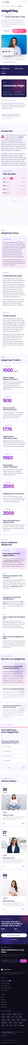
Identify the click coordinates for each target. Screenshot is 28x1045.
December (7, 6)
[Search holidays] (23, 2)
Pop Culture (24, 1019)
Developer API (14, 939)
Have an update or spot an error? (9, 62)
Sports (3, 1025)
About (2, 997)
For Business (3, 1002)
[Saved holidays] (26, 2)
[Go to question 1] (9, 767)
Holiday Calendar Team (21, 59)
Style (7, 1025)
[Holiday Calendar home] (7, 2)
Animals (3, 1014)
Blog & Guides (4, 1006)
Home (2, 6)
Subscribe (23, 961)
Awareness (9, 1014)
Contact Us (3, 999)
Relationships (4, 1022)
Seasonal (20, 1022)
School (15, 1022)
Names (3, 73)
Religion (10, 1022)
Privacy (10, 1042)
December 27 (13, 6)
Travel (15, 1025)
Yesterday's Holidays (5, 985)
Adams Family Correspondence (12, 561)
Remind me (7, 30)
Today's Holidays (6, 980)
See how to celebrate (18, 30)
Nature (18, 1019)
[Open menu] (2, 2)
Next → (23, 767)
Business (14, 1014)
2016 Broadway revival (16, 586)
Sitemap (14, 1042)
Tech (11, 1025)
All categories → (21, 1025)
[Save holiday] (25, 796)
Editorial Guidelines (4, 1042)
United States (19, 68)
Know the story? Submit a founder (11, 115)
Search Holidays (4, 990)
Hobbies (3, 1019)
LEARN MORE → (4, 1035)
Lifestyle (8, 1019)
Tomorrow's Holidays (5, 983)
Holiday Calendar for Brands (13, 935)
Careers (20, 1014)
